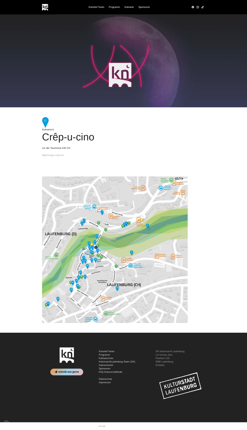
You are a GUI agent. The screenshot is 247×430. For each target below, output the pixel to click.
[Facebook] (192, 7)
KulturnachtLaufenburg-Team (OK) (117, 361)
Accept (102, 426)
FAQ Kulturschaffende (110, 372)
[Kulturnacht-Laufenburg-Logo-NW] (45, 7)
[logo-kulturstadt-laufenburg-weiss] (180, 385)
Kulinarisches (106, 358)
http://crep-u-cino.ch (53, 155)
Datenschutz (105, 379)
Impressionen (106, 365)
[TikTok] (202, 7)
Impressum (105, 382)
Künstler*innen (106, 351)
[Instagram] (197, 7)
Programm (104, 354)
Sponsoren (104, 368)
